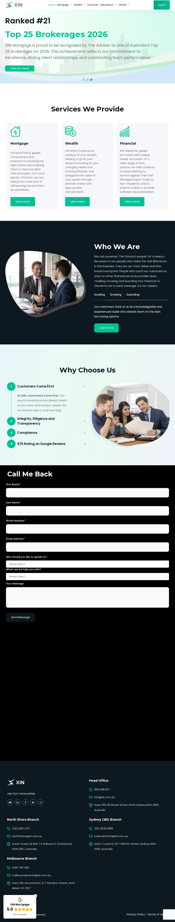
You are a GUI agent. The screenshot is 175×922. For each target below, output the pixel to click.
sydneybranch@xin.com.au (111, 836)
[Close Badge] (35, 896)
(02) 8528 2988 (103, 828)
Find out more (20, 68)
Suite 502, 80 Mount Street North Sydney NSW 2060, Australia (126, 807)
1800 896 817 (102, 789)
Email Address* (15, 538)
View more (23, 202)
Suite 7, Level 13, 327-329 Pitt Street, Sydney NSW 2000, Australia (125, 846)
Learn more (106, 328)
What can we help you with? (23, 569)
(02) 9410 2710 (21, 828)
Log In (162, 5)
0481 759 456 (20, 867)
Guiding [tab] (99, 294)
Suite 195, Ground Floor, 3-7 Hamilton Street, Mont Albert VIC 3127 (43, 885)
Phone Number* (15, 520)
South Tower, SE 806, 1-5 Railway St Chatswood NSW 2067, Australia (42, 846)
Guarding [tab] (132, 294)
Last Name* (13, 502)
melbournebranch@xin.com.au (31, 875)
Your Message (15, 583)
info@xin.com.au (104, 797)
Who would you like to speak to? (26, 557)
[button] (84, 79)
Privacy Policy (135, 914)
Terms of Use (156, 914)
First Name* (13, 484)
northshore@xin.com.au (27, 836)
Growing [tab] (115, 294)
